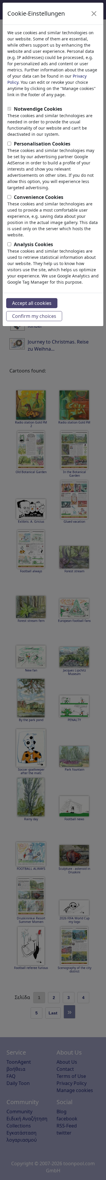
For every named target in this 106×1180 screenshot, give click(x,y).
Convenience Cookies (38, 197)
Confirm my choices (34, 316)
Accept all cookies (32, 303)
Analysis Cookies (33, 244)
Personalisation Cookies (42, 143)
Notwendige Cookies (38, 109)
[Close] (94, 13)
